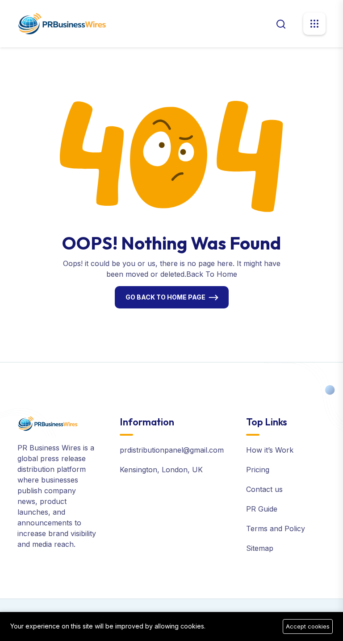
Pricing (257, 469)
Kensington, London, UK (161, 469)
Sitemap (259, 548)
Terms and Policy (275, 528)
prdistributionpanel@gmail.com (172, 449)
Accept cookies (308, 626)
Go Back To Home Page (165, 297)
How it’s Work (269, 449)
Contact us (264, 489)
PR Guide (261, 508)
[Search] (280, 23)
